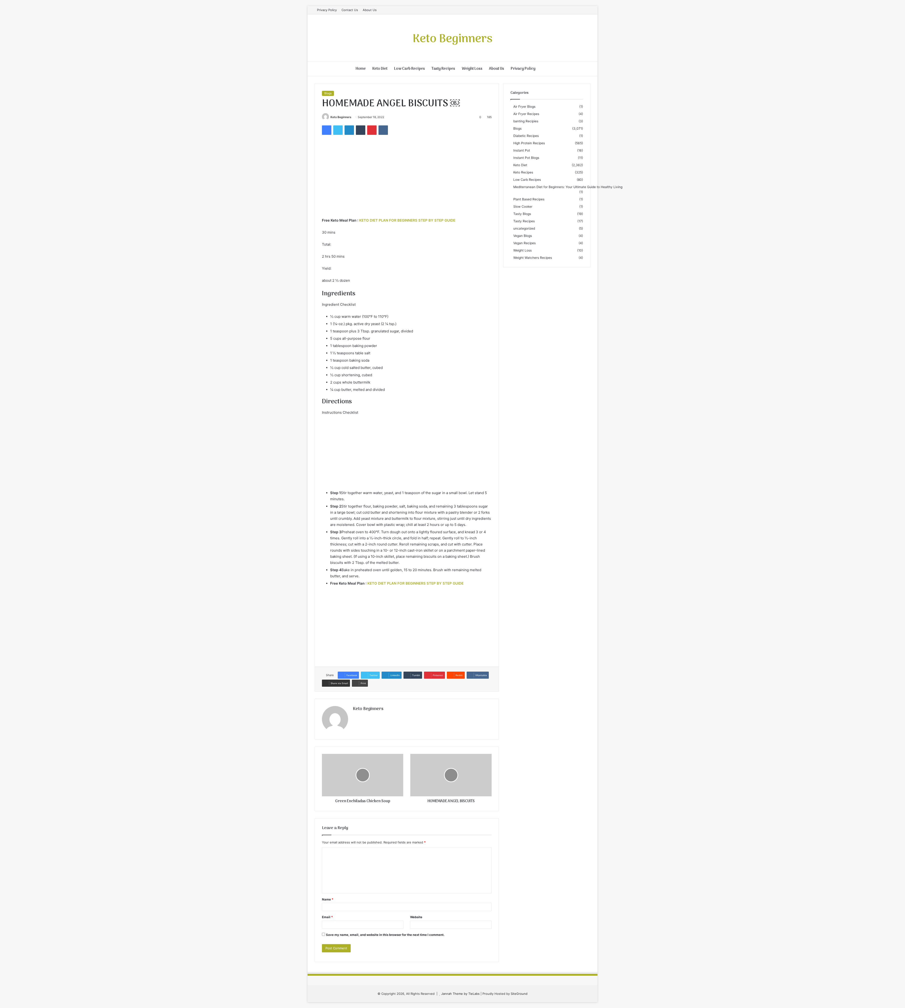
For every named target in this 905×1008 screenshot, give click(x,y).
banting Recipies (525, 121)
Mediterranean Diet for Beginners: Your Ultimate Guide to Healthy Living (567, 187)
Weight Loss (472, 69)
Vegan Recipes (524, 243)
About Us (370, 10)
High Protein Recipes (529, 143)
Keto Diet (379, 69)
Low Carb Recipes (409, 69)
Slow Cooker (522, 206)
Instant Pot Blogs (526, 158)
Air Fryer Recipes (526, 114)
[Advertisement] (407, 182)
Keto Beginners (340, 117)
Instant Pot (521, 150)
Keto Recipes (523, 172)
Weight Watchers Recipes (532, 258)
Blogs (328, 93)
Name (327, 899)
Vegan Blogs (522, 236)
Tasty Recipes (443, 69)
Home (361, 69)
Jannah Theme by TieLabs (460, 994)
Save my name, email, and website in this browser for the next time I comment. (385, 935)
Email (327, 917)
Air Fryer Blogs (524, 106)
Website (416, 917)
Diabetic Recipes (526, 136)
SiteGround (519, 994)
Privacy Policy (327, 10)
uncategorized (524, 228)
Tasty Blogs (522, 214)
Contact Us (349, 10)
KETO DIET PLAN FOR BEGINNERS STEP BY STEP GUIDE (407, 220)
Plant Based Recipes (528, 199)
